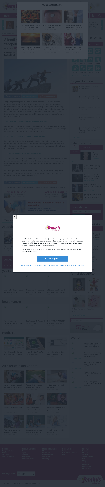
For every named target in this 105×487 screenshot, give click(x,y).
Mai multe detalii (26, 265)
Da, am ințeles (52, 258)
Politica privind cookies (56, 265)
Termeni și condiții (40, 265)
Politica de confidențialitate (75, 265)
